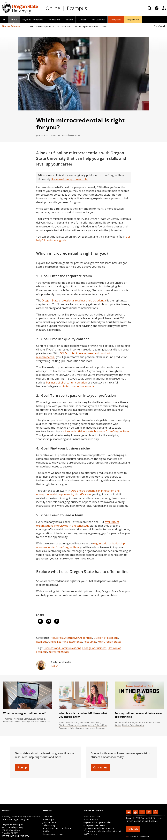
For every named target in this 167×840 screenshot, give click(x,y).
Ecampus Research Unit (94, 825)
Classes (82, 19)
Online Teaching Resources (26, 721)
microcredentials (58, 652)
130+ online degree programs (15, 819)
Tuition (69, 19)
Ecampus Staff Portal (139, 836)
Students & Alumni (143, 722)
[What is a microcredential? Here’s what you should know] (83, 708)
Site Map (46, 831)
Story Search (159, 26)
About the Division (92, 816)
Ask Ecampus (49, 819)
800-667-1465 (8, 836)
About (14, 19)
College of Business (94, 648)
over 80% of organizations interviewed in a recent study (77, 523)
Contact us (100, 767)
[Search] (149, 8)
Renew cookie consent (53, 834)
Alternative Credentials (78, 638)
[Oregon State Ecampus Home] (64, 8)
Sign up (22, 767)
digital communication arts (78, 386)
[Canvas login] (155, 814)
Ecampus (77, 8)
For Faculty (133, 828)
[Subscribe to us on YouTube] (136, 812)
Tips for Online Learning (133, 725)
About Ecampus (91, 819)
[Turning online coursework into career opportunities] (139, 708)
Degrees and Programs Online (98, 822)
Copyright (130, 818)
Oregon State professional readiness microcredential (74, 300)
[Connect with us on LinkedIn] (129, 812)
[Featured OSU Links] (156, 8)
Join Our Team (49, 822)
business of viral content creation (66, 382)
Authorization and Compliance (57, 828)
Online (53, 8)
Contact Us (48, 816)
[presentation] (156, 8)
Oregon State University (152, 818)
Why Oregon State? (109, 641)
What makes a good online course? (24, 713)
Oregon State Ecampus (12, 824)
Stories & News (11, 26)
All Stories (57, 638)
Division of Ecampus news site (69, 179)
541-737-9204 (22, 836)
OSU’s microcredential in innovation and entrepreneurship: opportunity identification (78, 492)
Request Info (133, 19)
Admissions (54, 19)
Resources (90, 641)
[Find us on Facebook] (142, 812)
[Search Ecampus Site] (149, 8)
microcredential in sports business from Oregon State (96, 431)
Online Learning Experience (65, 641)
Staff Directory (90, 834)
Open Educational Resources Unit (99, 828)
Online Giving (49, 825)
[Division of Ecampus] (163, 8)
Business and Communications (62, 648)
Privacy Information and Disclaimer (142, 821)
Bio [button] (53, 666)
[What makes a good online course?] (27, 708)
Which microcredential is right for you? (80, 123)
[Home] (4, 19)
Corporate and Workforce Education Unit (102, 831)
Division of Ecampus (105, 638)
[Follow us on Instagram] (149, 812)
